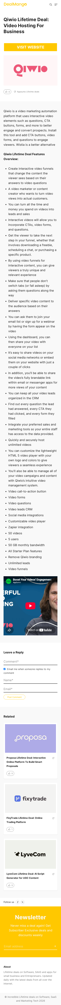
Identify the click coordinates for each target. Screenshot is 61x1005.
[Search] (50, 4)
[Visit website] (53, 763)
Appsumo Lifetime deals (28, 91)
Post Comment (14, 697)
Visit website (30, 47)
